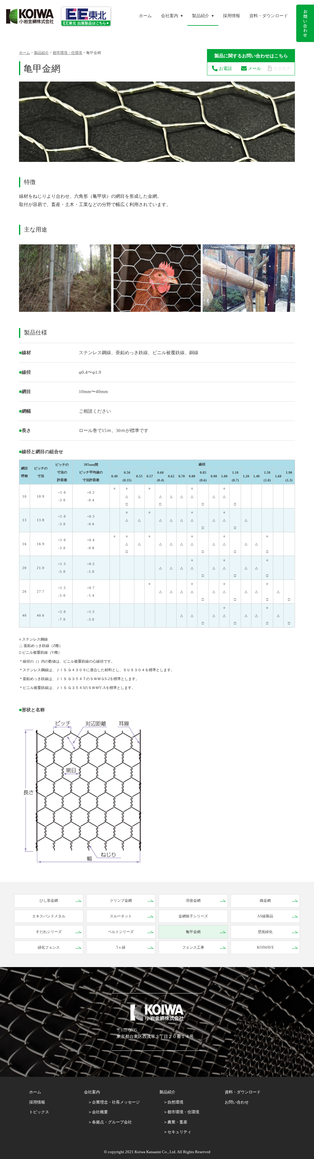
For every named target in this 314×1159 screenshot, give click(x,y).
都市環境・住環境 (67, 53)
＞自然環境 (173, 1102)
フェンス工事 (193, 947)
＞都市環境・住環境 (181, 1112)
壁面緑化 (265, 932)
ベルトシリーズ (121, 932)
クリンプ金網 (121, 900)
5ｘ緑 (120, 947)
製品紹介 (200, 15)
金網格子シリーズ (193, 916)
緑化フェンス (49, 947)
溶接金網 (193, 900)
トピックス (39, 1112)
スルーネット (121, 916)
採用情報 (231, 15)
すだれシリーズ (49, 932)
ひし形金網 (49, 900)
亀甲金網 (193, 932)
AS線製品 (265, 916)
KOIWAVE (265, 947)
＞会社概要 (98, 1112)
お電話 (225, 68)
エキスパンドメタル (48, 916)
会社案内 (169, 15)
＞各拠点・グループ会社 (110, 1122)
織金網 (265, 900)
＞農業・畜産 (175, 1122)
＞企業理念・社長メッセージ (114, 1102)
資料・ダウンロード (268, 15)
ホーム (145, 15)
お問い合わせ (237, 1102)
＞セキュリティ (177, 1132)
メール (254, 68)
